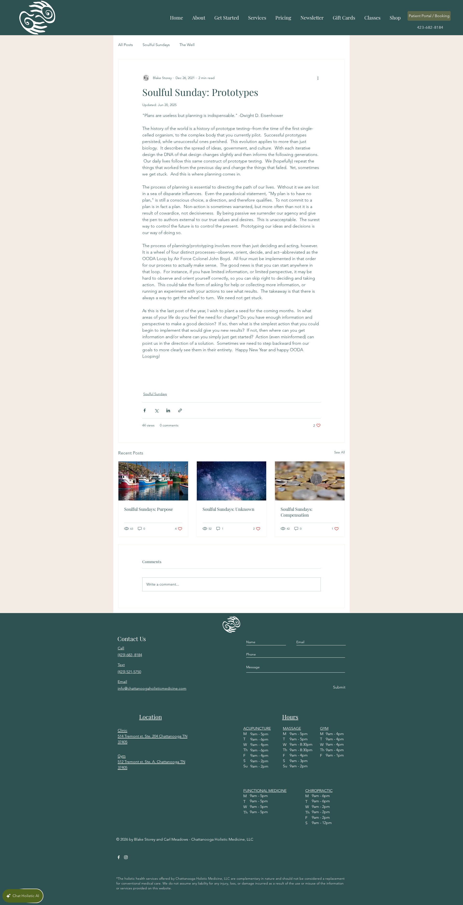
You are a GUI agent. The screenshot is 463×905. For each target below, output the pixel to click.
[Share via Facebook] (144, 410)
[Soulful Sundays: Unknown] (231, 480)
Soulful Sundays (156, 44)
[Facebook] (118, 857)
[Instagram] (125, 857)
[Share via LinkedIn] (168, 410)
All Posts (125, 44)
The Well (187, 44)
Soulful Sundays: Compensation (297, 512)
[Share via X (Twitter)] (156, 410)
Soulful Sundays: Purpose (148, 509)
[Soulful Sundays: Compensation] (310, 480)
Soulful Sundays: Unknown (228, 509)
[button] (199, 17)
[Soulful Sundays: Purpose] (153, 480)
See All (339, 452)
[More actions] (318, 78)
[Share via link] (180, 410)
